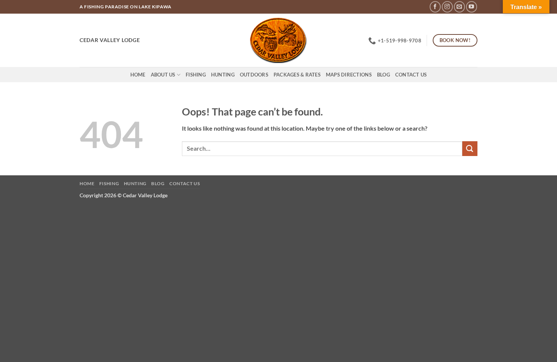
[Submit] (469, 148)
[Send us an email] (459, 6)
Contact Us (411, 75)
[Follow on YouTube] (471, 6)
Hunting (223, 75)
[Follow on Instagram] (447, 6)
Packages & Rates (297, 75)
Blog (383, 75)
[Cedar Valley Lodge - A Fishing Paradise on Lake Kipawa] (278, 40)
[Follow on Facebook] (435, 6)
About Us (163, 75)
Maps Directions (349, 75)
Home (138, 75)
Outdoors (254, 75)
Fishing (196, 75)
